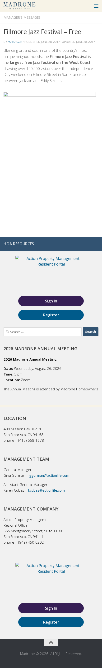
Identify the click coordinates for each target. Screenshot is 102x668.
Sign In (51, 301)
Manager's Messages (22, 17)
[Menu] (96, 6)
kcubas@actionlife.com (46, 490)
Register (51, 315)
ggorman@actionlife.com (49, 475)
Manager (15, 41)
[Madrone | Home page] (25, 6)
